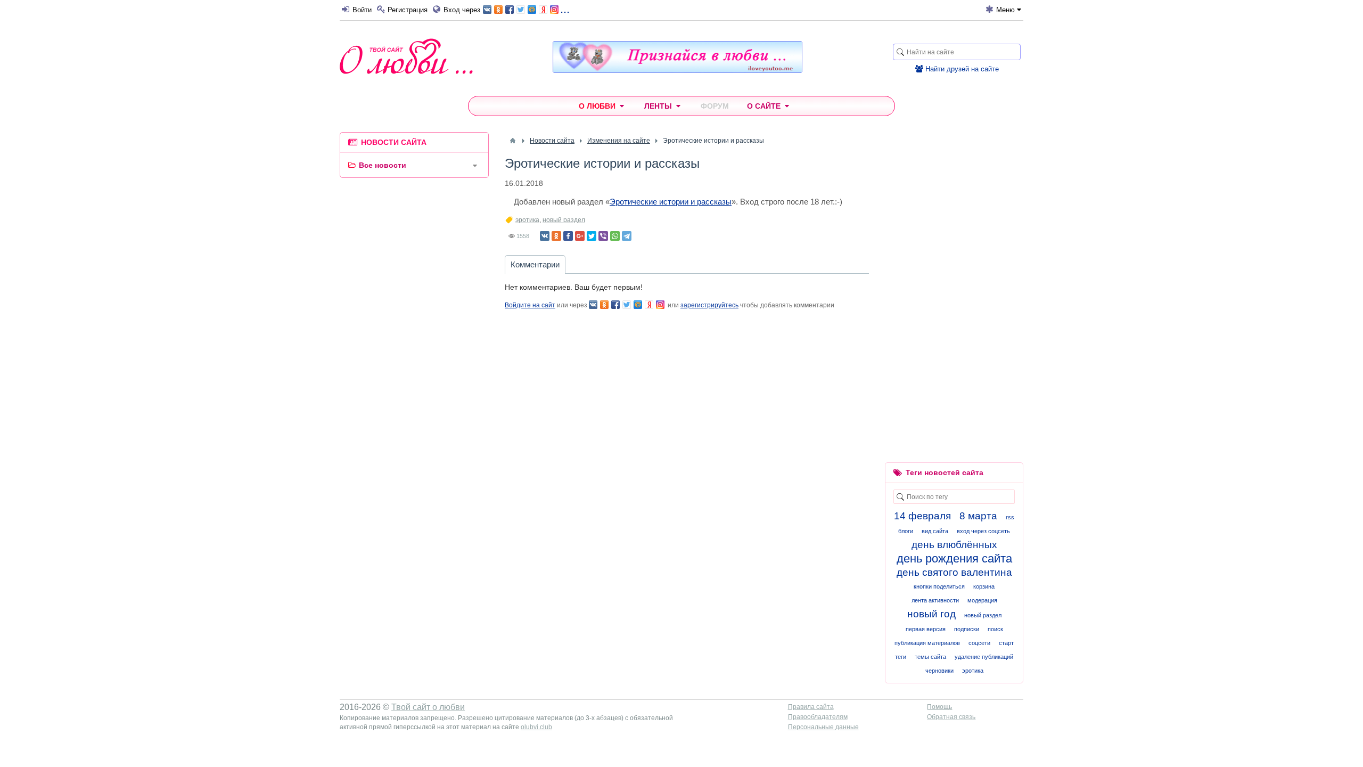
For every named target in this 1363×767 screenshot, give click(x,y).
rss (1010, 517)
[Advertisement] (414, 348)
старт (1006, 643)
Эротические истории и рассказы (671, 201)
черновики (939, 670)
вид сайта (935, 531)
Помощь (939, 707)
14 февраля (922, 515)
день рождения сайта (954, 558)
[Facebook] (568, 236)
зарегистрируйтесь (709, 305)
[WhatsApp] (615, 236)
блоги (905, 531)
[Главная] (512, 140)
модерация (982, 600)
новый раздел (564, 220)
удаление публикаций (984, 657)
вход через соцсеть (983, 531)
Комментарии (535, 264)
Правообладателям (818, 717)
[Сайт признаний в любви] (677, 70)
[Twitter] (591, 236)
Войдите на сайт (530, 305)
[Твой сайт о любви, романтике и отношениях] (406, 56)
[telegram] (626, 236)
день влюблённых (954, 544)
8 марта (978, 515)
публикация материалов (927, 643)
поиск (995, 629)
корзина (984, 586)
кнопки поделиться (939, 586)
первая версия (926, 629)
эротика (527, 220)
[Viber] (603, 236)
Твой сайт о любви (428, 707)
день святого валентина (954, 572)
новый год (931, 613)
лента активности (935, 600)
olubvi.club (536, 727)
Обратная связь (951, 717)
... (565, 8)
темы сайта (930, 657)
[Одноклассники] (556, 236)
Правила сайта (811, 707)
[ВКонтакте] (544, 236)
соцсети (979, 643)
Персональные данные (823, 727)
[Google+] (580, 236)
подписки (966, 629)
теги (900, 657)
